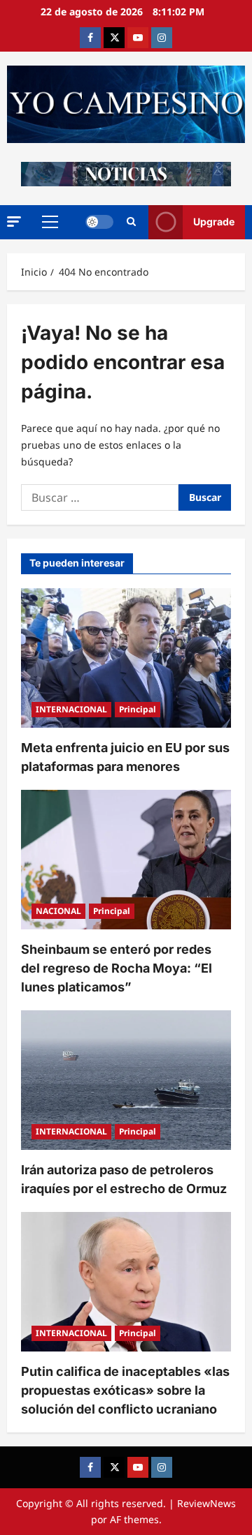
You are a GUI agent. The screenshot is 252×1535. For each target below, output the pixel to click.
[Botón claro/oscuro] (99, 222)
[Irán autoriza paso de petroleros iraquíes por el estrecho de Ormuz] (126, 1080)
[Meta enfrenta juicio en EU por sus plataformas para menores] (126, 658)
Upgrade (213, 221)
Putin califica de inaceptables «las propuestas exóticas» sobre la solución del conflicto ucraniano (125, 1390)
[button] (14, 221)
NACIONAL (58, 911)
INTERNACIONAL (71, 709)
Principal (137, 709)
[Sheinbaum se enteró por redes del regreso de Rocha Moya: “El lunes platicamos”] (126, 859)
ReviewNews (206, 1503)
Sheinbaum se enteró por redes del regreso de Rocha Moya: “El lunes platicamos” (116, 968)
